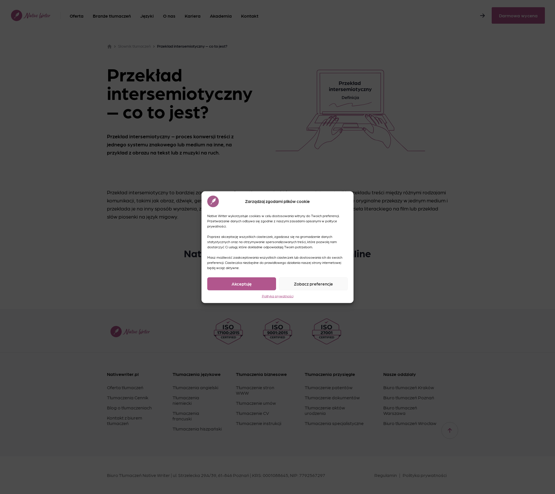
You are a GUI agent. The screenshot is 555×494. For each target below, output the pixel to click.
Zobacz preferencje (313, 283)
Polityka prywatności (277, 296)
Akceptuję (242, 283)
